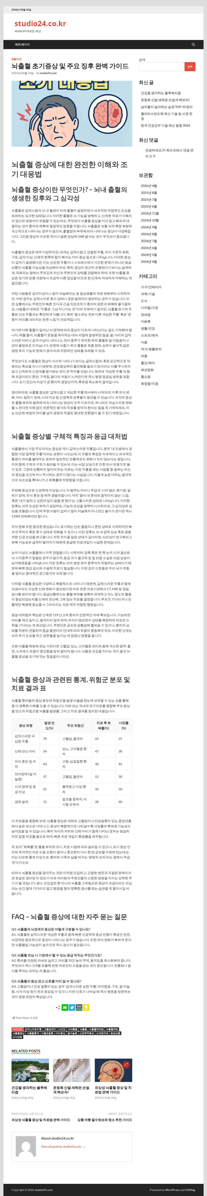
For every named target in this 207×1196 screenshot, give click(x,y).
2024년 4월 (149, 261)
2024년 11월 (150, 213)
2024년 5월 (149, 254)
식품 (144, 342)
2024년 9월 (149, 227)
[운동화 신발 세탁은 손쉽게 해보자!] (72, 1071)
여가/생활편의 (151, 349)
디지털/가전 (149, 307)
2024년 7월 (149, 241)
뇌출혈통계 (33, 1033)
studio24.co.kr (40, 23)
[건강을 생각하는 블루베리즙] (30, 1071)
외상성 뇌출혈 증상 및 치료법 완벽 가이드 (113, 1089)
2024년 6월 (149, 248)
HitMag (190, 1190)
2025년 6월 (149, 206)
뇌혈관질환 (47, 1033)
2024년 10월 (150, 220)
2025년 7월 (149, 199)
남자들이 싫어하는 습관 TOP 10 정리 (167, 107)
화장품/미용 (149, 383)
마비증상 (60, 1033)
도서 (144, 301)
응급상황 (115, 1033)
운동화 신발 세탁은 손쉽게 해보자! (165, 100)
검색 (142, 59)
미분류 (146, 321)
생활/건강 (16, 59)
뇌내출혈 (72, 1029)
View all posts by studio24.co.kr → (63, 1146)
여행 (144, 356)
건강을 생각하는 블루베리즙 (161, 93)
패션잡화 (147, 370)
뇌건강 (61, 1029)
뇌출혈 (83, 1029)
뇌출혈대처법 (96, 1029)
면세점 (146, 314)
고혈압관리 (50, 1029)
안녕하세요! (154, 150)
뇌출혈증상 (19, 1033)
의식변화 (17, 1037)
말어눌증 (72, 1033)
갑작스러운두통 (33, 1029)
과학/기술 (148, 294)
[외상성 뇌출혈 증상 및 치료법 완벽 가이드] (113, 1071)
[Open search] (193, 44)
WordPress (172, 1190)
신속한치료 (102, 1033)
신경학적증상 (86, 1033)
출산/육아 (148, 363)
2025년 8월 (149, 192)
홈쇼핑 (146, 376)
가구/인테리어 (151, 287)
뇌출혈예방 (112, 1029)
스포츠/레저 (149, 335)
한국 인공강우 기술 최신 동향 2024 (165, 125)
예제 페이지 (22, 44)
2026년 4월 (149, 185)
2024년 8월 (149, 234)
